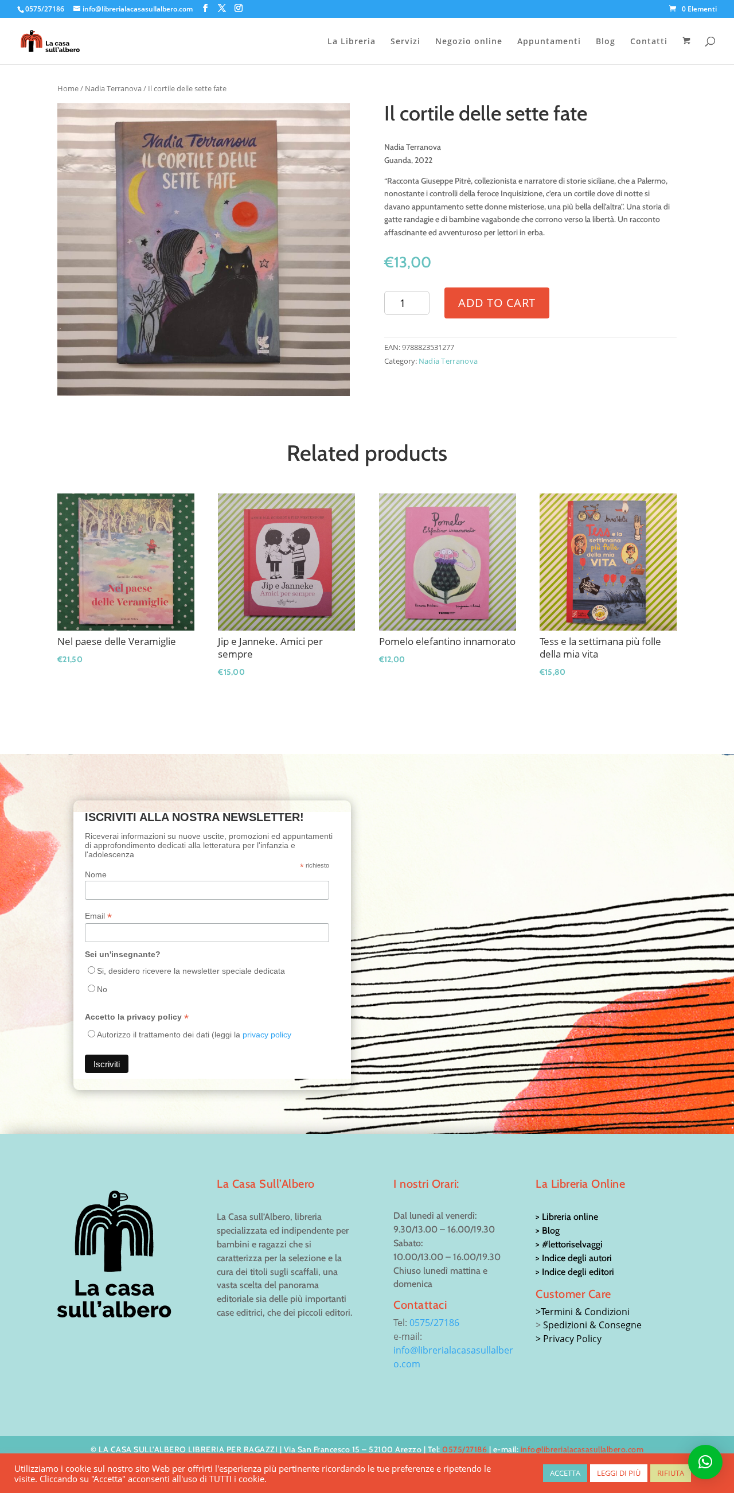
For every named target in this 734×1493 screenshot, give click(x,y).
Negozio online (468, 41)
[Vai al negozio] (687, 50)
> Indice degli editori (575, 1271)
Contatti (648, 41)
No (102, 989)
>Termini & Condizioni (583, 1311)
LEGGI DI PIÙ (619, 1473)
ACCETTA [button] (565, 1473)
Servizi (405, 41)
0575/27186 (434, 1322)
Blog (605, 41)
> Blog (548, 1230)
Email (98, 916)
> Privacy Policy (569, 1338)
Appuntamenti (549, 41)
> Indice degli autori (574, 1258)
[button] (705, 1462)
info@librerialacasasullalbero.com (582, 1449)
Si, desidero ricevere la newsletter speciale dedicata (191, 970)
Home (68, 88)
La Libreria (351, 41)
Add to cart (497, 302)
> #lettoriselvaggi (569, 1244)
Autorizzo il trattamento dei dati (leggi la (194, 1034)
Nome (96, 874)
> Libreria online (567, 1216)
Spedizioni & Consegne (592, 1325)
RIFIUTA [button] (670, 1473)
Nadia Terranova (113, 88)
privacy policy (267, 1034)
